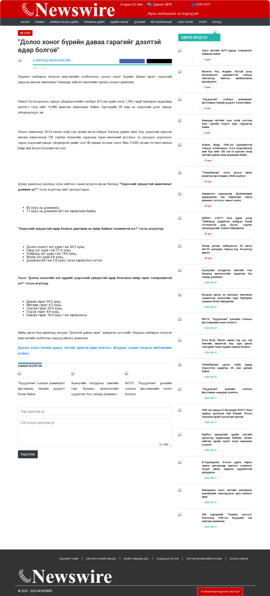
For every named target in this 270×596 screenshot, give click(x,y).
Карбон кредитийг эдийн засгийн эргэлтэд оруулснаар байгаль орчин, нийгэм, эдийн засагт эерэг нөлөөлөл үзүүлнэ (227, 439)
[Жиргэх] (159, 61)
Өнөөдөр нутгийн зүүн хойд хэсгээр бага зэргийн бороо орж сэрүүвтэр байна (227, 124)
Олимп (40, 22)
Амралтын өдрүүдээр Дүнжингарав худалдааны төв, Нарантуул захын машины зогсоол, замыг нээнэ (227, 197)
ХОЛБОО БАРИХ (239, 558)
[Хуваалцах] (133, 61)
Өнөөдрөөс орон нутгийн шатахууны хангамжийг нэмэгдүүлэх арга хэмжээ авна (227, 493)
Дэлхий (139, 22)
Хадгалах (28, 454)
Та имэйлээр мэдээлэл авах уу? (220, 591)
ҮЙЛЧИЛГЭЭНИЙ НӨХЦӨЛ (101, 558)
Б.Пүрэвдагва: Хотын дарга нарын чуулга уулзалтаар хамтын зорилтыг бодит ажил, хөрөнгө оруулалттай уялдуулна (227, 467)
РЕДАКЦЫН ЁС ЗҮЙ (167, 558)
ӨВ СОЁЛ (25, 33)
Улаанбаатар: (166, 4)
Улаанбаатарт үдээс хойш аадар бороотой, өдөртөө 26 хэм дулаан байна (227, 368)
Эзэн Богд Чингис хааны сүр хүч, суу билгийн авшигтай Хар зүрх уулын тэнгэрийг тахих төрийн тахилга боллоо (227, 343)
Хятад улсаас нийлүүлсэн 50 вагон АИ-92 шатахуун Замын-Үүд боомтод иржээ (227, 249)
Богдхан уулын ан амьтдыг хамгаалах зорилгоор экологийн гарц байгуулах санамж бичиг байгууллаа (227, 298)
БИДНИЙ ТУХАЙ (68, 558)
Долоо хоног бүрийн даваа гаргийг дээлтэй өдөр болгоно (65, 348)
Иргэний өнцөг (161, 22)
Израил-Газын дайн (64, 22)
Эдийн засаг (119, 22)
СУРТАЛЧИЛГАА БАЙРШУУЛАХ (204, 558)
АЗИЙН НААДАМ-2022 (136, 558)
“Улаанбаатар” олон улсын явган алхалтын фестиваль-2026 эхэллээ (227, 174)
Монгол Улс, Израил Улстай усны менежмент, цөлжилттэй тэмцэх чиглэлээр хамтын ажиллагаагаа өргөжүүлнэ (227, 76)
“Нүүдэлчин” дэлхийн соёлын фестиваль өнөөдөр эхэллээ (227, 391)
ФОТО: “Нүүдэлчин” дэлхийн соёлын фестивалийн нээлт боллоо (227, 321)
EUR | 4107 (203, 4)
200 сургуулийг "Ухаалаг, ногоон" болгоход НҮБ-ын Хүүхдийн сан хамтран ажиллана (227, 518)
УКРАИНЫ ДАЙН (94, 22)
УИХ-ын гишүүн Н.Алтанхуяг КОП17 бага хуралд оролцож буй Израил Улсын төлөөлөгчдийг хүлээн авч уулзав (227, 413)
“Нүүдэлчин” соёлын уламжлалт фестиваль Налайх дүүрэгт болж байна (227, 101)
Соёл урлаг (186, 22)
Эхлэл (25, 22)
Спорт (203, 22)
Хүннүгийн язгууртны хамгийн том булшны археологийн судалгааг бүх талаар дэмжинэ (227, 274)
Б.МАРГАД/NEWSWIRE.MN (51, 60)
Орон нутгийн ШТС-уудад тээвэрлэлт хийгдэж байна (227, 52)
